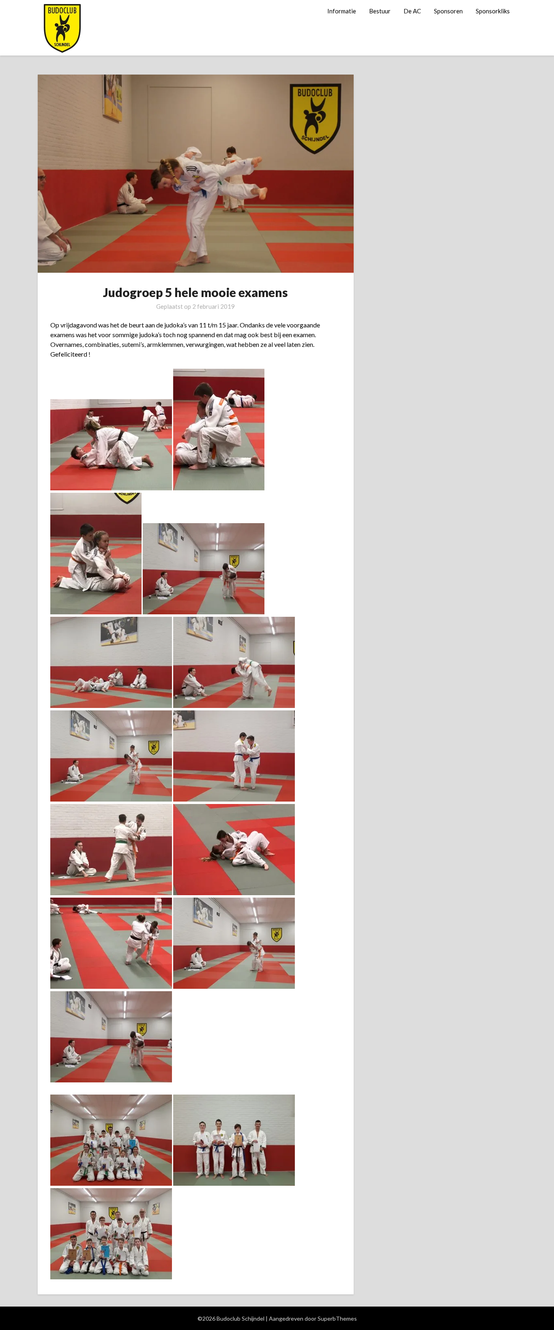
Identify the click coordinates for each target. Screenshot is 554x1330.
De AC (412, 11)
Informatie (341, 11)
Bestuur (380, 11)
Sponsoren (448, 11)
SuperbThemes (337, 1318)
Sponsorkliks (493, 11)
